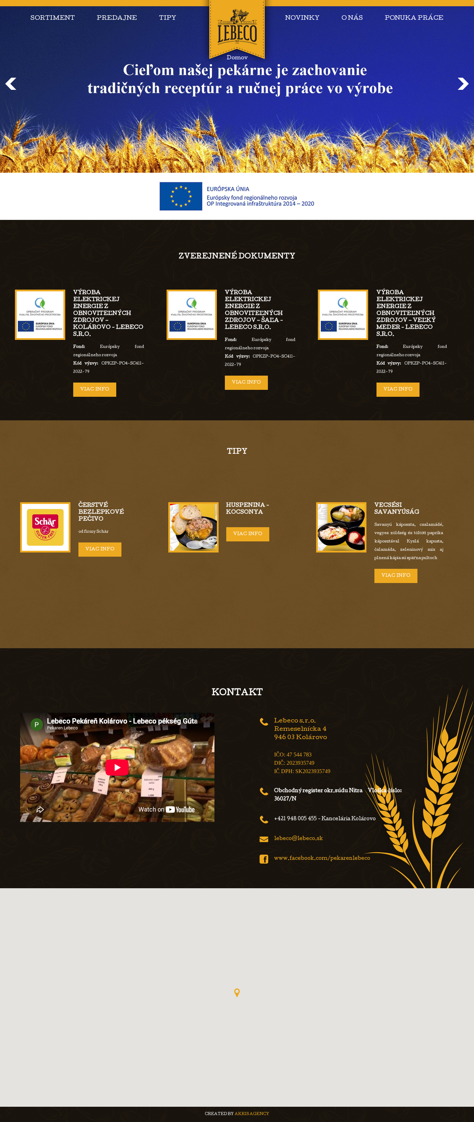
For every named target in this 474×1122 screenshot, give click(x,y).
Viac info (94, 389)
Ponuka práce (414, 19)
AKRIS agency (252, 1114)
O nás (352, 19)
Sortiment (53, 19)
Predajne (117, 19)
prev (10, 84)
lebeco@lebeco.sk (298, 839)
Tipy (167, 19)
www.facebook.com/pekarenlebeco (322, 858)
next (463, 84)
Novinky (302, 19)
